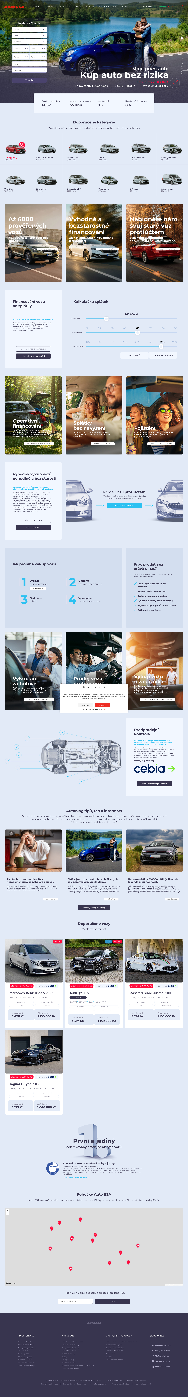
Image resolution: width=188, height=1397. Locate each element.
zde (103, 709)
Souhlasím (102, 705)
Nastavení (85, 705)
